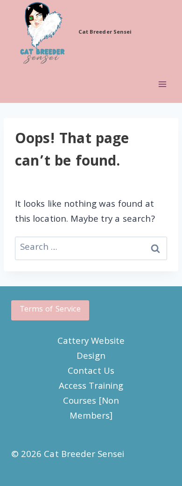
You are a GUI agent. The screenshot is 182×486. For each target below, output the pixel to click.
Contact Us (91, 371)
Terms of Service (50, 310)
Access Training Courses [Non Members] (91, 401)
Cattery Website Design (91, 349)
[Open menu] (162, 84)
